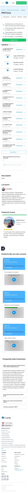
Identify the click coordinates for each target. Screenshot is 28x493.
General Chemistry (5, 437)
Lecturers (13, 17)
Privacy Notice (3, 489)
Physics (16, 462)
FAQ (2, 468)
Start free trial (21, 3)
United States (8, 425)
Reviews (20, 17)
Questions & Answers (19, 454)
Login (13, 3)
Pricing (3, 460)
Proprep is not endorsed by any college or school (9, 490)
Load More (13, 152)
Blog (2, 469)
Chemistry (16, 460)
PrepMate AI (17, 456)
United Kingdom (8, 423)
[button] (2, 476)
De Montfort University (13, 10)
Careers (3, 454)
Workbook (20, 49)
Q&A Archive (4, 471)
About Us (3, 456)
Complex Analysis (5, 435)
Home (3, 10)
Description (6, 17)
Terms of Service (3, 486)
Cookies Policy (3, 487)
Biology (16, 463)
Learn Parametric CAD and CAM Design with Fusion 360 (13, 447)
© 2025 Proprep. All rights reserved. (7, 485)
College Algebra (5, 434)
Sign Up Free (14, 40)
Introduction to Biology (6, 443)
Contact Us (4, 458)
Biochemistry (4, 430)
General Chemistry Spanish (7, 441)
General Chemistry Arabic (7, 439)
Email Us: (18, 469)
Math (15, 458)
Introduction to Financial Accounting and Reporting (13, 445)
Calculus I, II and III (5, 432)
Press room (4, 462)
